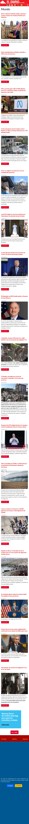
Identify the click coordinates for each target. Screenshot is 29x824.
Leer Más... (5, 81)
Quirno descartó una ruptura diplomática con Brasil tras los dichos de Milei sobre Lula (14, 630)
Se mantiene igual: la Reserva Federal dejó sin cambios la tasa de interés (13, 595)
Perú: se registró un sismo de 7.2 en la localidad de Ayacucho (12, 171)
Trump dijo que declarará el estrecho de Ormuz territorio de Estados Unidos (13, 253)
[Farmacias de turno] (12, 5)
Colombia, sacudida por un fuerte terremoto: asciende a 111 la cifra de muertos (12, 378)
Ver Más (14, 732)
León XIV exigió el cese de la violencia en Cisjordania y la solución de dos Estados (13, 215)
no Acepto (18, 785)
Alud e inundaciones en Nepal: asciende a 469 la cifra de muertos (13, 53)
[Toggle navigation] (27, 5)
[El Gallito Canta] (7, 5)
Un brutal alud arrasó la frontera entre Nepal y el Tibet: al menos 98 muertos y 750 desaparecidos (14, 130)
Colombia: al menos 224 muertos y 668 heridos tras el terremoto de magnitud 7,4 (13, 339)
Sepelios (14, 739)
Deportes (25, 739)
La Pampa (3, 739)
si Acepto (10, 785)
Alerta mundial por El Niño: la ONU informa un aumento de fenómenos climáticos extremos (14, 465)
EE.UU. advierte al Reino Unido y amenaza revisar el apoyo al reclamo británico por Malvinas (13, 15)
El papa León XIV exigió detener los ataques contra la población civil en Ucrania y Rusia (14, 426)
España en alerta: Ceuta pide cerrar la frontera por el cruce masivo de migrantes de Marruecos (14, 552)
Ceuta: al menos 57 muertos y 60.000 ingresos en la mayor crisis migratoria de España (13, 510)
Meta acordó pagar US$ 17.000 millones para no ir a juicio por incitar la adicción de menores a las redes (13, 90)
